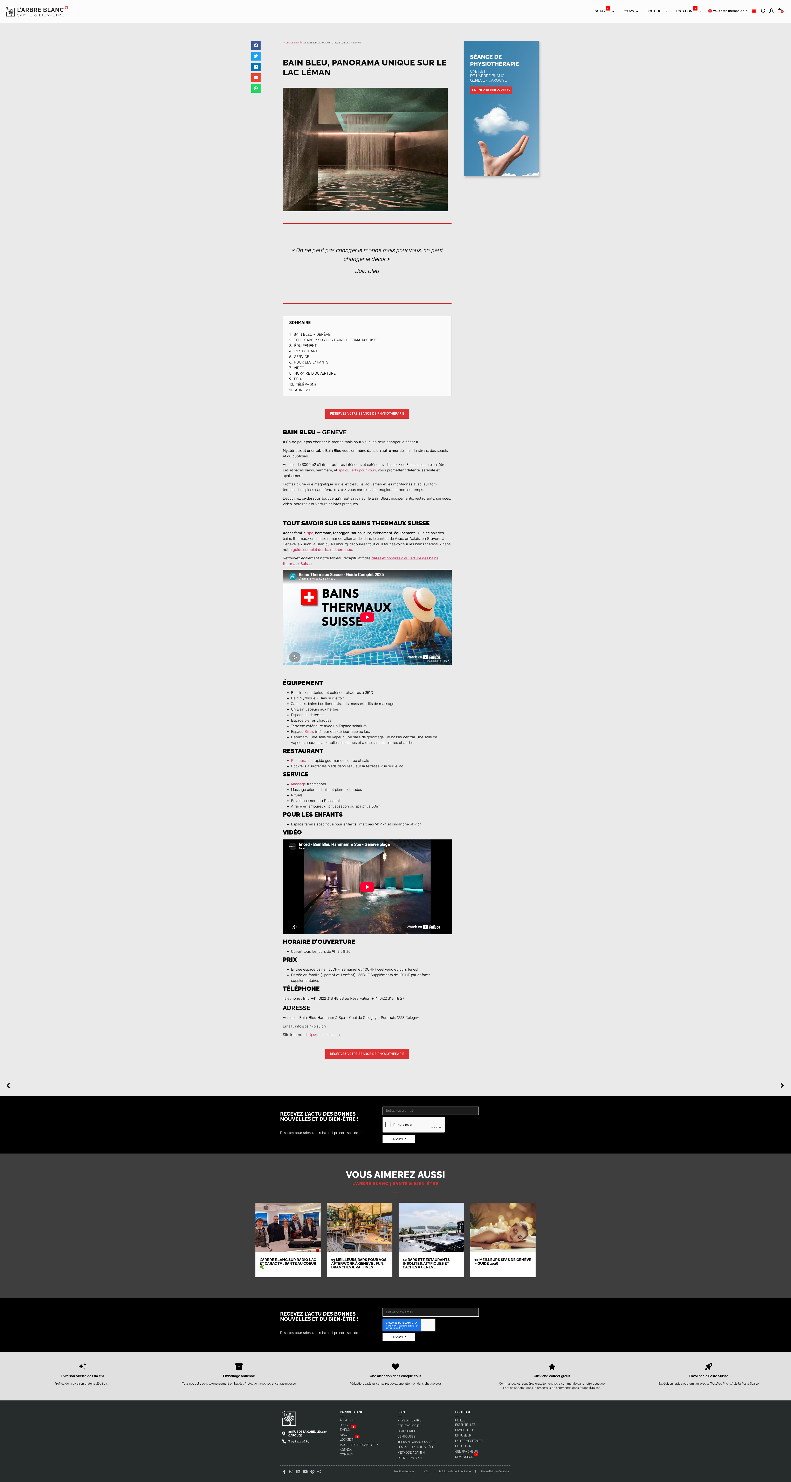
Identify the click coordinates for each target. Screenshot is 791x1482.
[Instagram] (291, 1472)
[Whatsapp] (319, 1472)
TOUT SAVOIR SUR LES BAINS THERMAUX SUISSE (336, 340)
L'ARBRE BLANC (351, 1412)
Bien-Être (299, 43)
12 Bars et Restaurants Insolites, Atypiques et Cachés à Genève (426, 1263)
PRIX (298, 379)
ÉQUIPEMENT (306, 345)
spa (310, 533)
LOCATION (686, 10)
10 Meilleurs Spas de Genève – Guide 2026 (502, 1262)
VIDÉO (299, 368)
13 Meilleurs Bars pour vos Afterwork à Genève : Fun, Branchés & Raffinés (358, 1263)
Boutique (654, 11)
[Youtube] (305, 1472)
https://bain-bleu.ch (323, 1034)
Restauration (302, 760)
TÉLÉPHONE (306, 384)
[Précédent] (201, 1086)
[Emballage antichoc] (239, 1366)
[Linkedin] (298, 1472)
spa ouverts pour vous (357, 470)
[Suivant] (590, 1086)
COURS (628, 11)
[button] (256, 45)
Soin (401, 1412)
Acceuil (287, 43)
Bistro (309, 731)
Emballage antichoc (239, 1376)
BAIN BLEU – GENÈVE (312, 334)
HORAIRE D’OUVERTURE (315, 373)
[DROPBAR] (772, 11)
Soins (601, 10)
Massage (298, 784)
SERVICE (301, 356)
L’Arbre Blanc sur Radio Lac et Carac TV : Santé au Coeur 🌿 (288, 1263)
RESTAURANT (306, 351)
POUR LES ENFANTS (311, 362)
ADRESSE (303, 390)
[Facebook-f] (284, 1472)
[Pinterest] (312, 1472)
